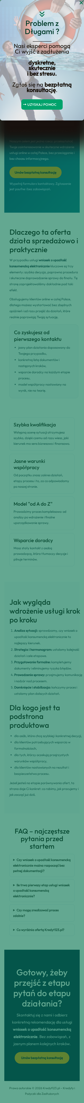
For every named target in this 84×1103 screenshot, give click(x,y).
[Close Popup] (81, 3)
